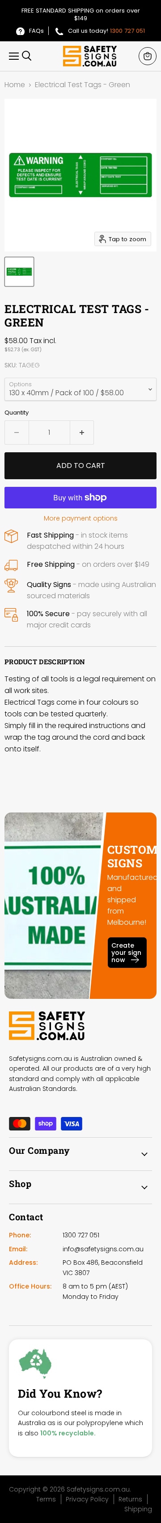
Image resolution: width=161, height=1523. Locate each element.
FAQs (36, 30)
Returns (130, 1499)
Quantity (16, 412)
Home (14, 85)
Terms (46, 1499)
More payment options (81, 518)
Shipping (138, 1509)
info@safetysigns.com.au (103, 1249)
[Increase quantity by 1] (82, 432)
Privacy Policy (87, 1499)
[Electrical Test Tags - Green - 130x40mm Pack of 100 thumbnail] (19, 271)
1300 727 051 (127, 30)
